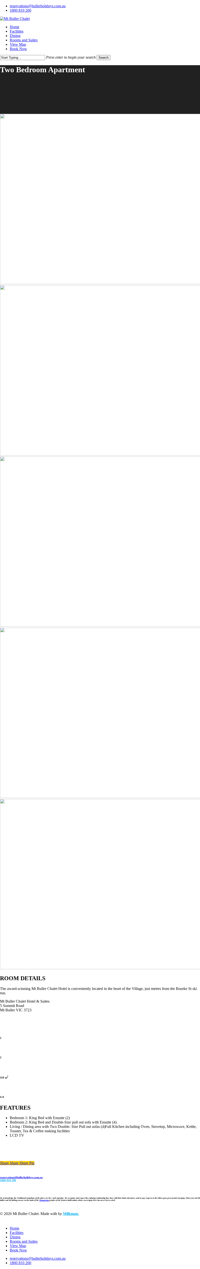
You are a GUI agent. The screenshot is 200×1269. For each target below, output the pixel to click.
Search (104, 57)
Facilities (16, 1233)
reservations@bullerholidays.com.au (21, 1177)
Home (14, 1228)
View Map (18, 1246)
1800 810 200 (8, 1180)
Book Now (18, 1250)
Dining (15, 1237)
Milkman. (71, 1214)
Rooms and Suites (24, 1241)
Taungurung (44, 1200)
